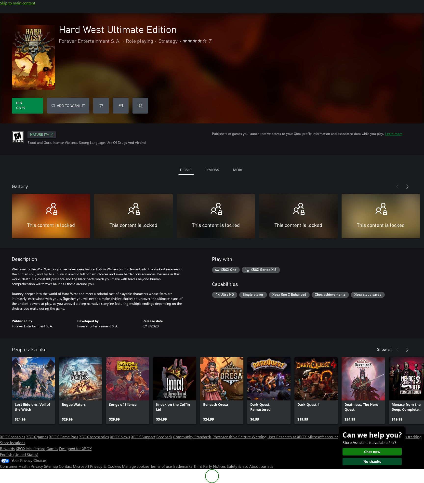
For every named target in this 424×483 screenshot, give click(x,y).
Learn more (393, 133)
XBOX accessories (94, 436)
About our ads (261, 466)
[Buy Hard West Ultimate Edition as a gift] (121, 106)
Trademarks (182, 466)
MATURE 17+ (39, 134)
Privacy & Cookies (105, 466)
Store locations (12, 442)
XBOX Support (143, 436)
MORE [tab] (238, 169)
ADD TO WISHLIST (71, 105)
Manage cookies (135, 466)
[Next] (407, 186)
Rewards (7, 448)
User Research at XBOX (287, 436)
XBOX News (120, 436)
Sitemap (51, 466)
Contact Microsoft (74, 466)
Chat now (372, 451)
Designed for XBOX (75, 448)
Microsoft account (322, 436)
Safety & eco (237, 466)
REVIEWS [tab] (212, 169)
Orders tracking (408, 436)
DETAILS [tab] (186, 169)
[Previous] (397, 186)
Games (52, 448)
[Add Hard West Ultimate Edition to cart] (101, 106)
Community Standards (192, 436)
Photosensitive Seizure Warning (239, 436)
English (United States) (19, 454)
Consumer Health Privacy (21, 466)
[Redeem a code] (140, 106)
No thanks (372, 461)
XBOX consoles (12, 436)
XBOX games (37, 436)
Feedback (164, 436)
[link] (33, 390)
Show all (384, 349)
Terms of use (161, 466)
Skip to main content (17, 2)
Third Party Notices (209, 466)
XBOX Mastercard (30, 448)
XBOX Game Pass (63, 436)
